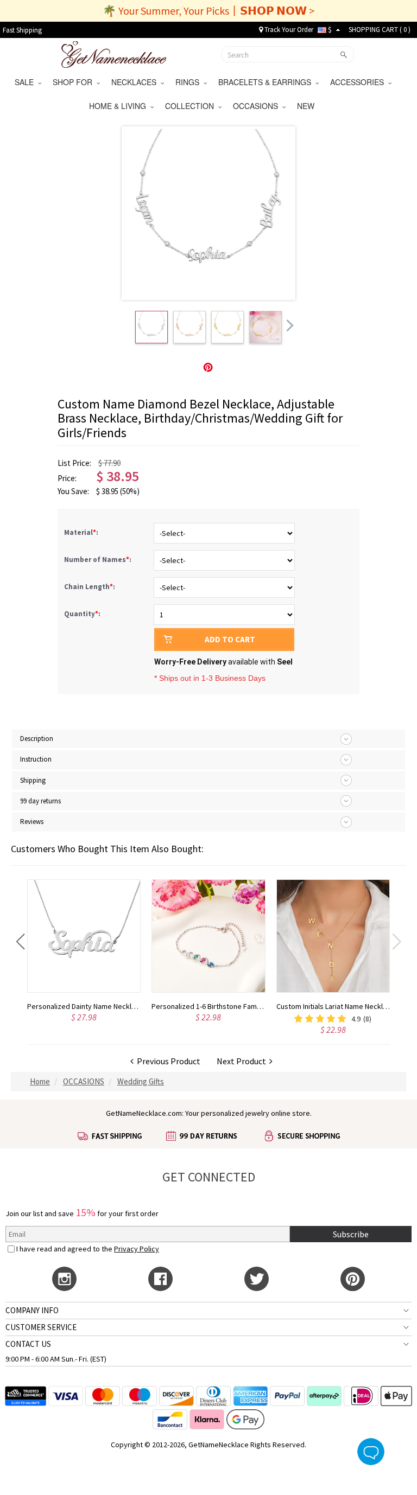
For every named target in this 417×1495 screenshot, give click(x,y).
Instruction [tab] (36, 759)
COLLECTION (191, 105)
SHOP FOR (75, 81)
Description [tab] (36, 738)
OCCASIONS (257, 105)
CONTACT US (28, 1344)
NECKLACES (136, 81)
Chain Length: (90, 586)
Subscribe (351, 1234)
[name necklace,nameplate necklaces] (113, 53)
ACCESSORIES (359, 81)
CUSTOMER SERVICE (41, 1327)
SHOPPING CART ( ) (379, 29)
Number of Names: (98, 559)
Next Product (243, 1061)
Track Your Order (288, 29)
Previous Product (167, 1061)
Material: (82, 532)
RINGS (189, 81)
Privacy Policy (136, 1249)
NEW (307, 105)
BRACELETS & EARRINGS (266, 81)
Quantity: (82, 613)
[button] (20, 942)
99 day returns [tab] (40, 801)
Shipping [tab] (33, 780)
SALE (26, 81)
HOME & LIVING (119, 105)
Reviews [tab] (31, 821)
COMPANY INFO (32, 1310)
